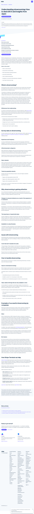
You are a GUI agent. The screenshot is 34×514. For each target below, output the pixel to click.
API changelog (20, 499)
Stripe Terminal (4, 360)
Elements (11, 465)
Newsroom (27, 474)
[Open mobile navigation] (32, 1)
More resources (4, 4)
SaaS (18, 467)
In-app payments (20, 462)
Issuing (11, 470)
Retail (18, 483)
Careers (27, 473)
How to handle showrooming (6, 48)
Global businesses (20, 461)
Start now (3, 429)
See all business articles (5, 407)
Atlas (10, 454)
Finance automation (21, 460)
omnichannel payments (20, 327)
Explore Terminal (4, 441)
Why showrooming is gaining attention (7, 45)
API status (19, 498)
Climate (11, 460)
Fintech (19, 471)
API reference (20, 497)
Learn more (3, 27)
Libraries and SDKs (20, 500)
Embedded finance (21, 459)
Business (10, 4)
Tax (10, 481)
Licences (27, 464)
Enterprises (19, 452)
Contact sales (9, 429)
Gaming (19, 472)
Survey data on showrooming (6, 43)
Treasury (11, 483)
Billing (10, 456)
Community (27, 456)
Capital (11, 457)
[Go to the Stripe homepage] (2, 451)
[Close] (32, 509)
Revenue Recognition (13, 478)
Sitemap (27, 465)
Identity (11, 467)
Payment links (12, 473)
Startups (19, 454)
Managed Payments (13, 472)
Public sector (20, 482)
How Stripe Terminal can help (6, 51)
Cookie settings (28, 467)
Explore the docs (20, 441)
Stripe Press (28, 475)
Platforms (19, 466)
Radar (10, 477)
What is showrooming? (5, 42)
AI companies (20, 468)
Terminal (11, 482)
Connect (11, 461)
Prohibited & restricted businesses (28, 462)
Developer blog (20, 503)
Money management (21, 465)
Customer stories (28, 454)
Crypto (11, 462)
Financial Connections (13, 466)
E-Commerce (20, 457)
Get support (28, 480)
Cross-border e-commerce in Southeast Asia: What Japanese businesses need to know (16, 411)
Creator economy (20, 470)
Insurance (19, 476)
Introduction (3, 40)
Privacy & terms (28, 460)
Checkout (11, 459)
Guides (27, 452)
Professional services (21, 480)
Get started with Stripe (6, 16)
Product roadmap (28, 471)
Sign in (27, 484)
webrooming (29, 110)
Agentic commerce (21, 455)
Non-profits (19, 479)
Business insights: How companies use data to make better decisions (13, 413)
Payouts (11, 476)
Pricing (11, 452)
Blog (26, 455)
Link (10, 471)
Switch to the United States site (16, 511)
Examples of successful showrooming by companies (10, 50)
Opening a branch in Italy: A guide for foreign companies (11, 410)
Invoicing (11, 468)
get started (17, 384)
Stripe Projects (20, 502)
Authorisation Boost (13, 455)
